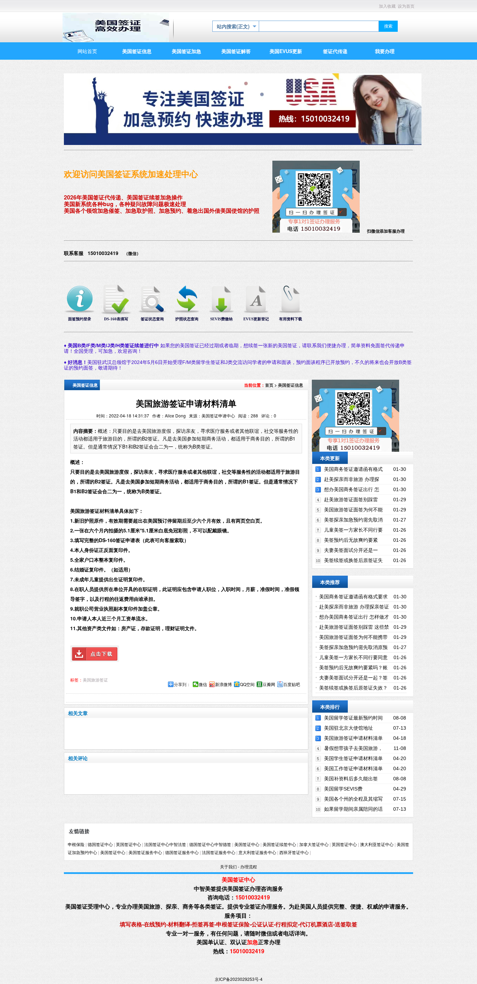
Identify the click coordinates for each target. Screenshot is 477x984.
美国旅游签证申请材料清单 (353, 738)
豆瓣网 (269, 684)
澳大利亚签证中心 (377, 844)
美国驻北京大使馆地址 (348, 728)
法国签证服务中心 (218, 852)
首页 (269, 385)
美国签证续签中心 (279, 844)
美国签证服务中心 (145, 852)
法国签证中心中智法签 (165, 844)
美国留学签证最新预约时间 (353, 718)
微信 (203, 684)
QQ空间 (247, 684)
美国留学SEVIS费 (343, 789)
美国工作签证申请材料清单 (353, 768)
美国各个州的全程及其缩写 (353, 799)
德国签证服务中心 (182, 852)
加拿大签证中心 (314, 844)
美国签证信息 (290, 385)
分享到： (182, 684)
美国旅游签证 (95, 680)
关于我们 (228, 867)
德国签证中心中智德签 (210, 844)
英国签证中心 (128, 844)
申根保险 (76, 844)
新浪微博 (223, 684)
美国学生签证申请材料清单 (353, 758)
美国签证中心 (246, 844)
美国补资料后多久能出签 (351, 778)
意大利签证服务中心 (257, 852)
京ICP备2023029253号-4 (239, 979)
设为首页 (406, 6)
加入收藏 (387, 6)
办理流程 (248, 867)
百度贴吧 (291, 684)
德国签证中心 (100, 844)
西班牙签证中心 (294, 852)
